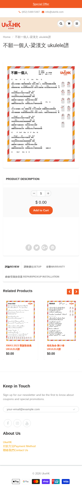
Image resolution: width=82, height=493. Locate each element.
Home (7, 37)
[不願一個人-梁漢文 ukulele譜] (41, 114)
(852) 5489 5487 (31, 12)
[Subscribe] (74, 409)
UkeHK (7, 442)
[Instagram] (17, 423)
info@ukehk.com (54, 12)
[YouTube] (27, 423)
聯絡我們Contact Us (15, 450)
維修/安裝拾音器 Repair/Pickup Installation (32, 276)
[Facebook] (8, 423)
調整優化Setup (32, 266)
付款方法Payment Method (19, 446)
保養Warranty (55, 266)
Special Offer (41, 4)
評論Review (12, 266)
